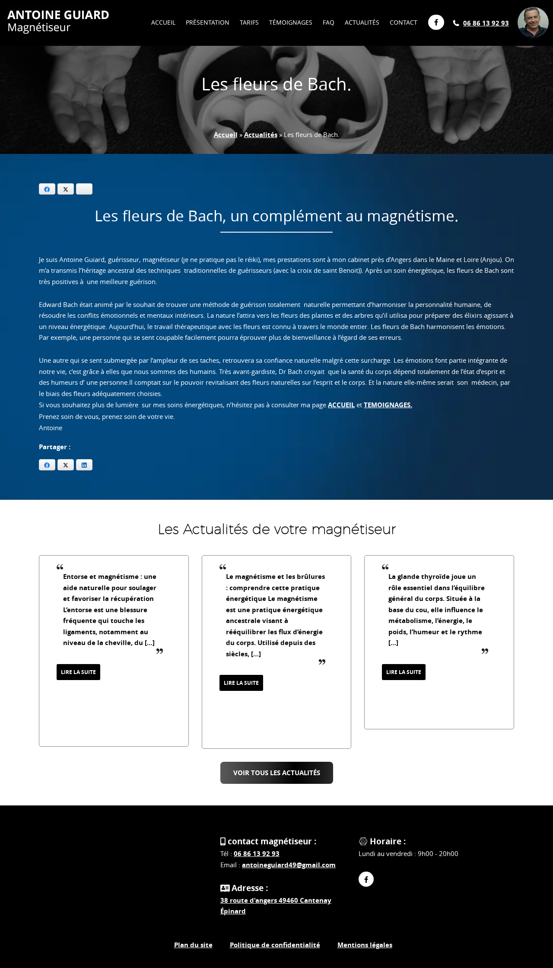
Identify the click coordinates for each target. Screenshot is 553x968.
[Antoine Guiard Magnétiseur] (57, 24)
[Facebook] (433, 22)
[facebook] (366, 879)
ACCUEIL (341, 404)
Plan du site (193, 944)
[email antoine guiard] (533, 11)
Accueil (226, 134)
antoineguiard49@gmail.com (289, 864)
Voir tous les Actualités (276, 772)
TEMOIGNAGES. (388, 404)
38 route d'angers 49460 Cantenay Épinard (275, 906)
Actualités (260, 134)
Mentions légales (364, 944)
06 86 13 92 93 (486, 23)
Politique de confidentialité (275, 944)
